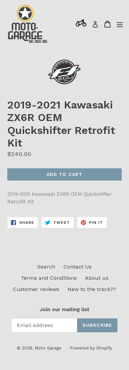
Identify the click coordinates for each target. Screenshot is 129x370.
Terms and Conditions (49, 278)
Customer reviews (36, 289)
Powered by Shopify (91, 348)
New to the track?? (91, 289)
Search (46, 267)
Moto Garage (48, 348)
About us (96, 278)
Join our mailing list (64, 309)
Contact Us (78, 267)
